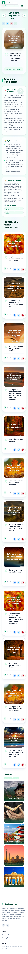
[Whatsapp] (15, 23)
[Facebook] (3, 23)
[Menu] (22, 6)
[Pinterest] (11, 23)
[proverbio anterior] (4, 15)
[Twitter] (7, 23)
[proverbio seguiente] (24, 15)
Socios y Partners (7, 938)
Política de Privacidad (8, 935)
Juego (16, 778)
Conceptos (8, 778)
